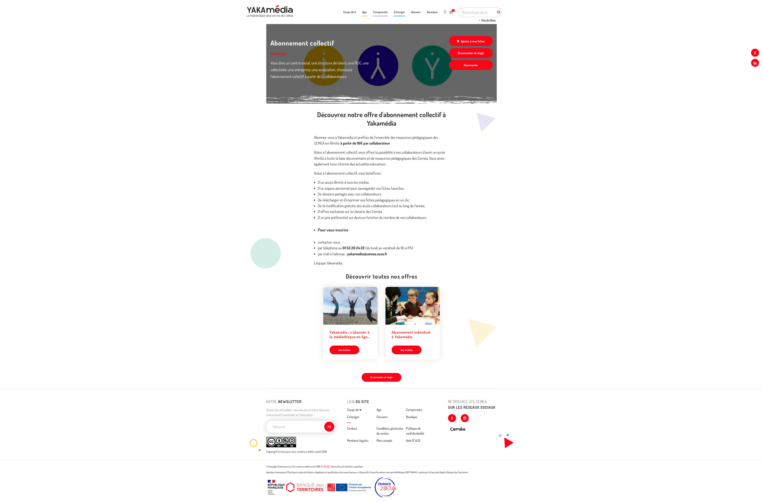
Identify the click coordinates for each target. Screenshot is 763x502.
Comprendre (380, 12)
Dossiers (416, 12)
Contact (352, 428)
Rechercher (498, 12)
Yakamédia (278, 53)
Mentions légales (358, 440)
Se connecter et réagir (471, 53)
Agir (364, 12)
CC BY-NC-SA (327, 466)
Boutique (432, 12)
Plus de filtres (488, 20)
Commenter (471, 65)
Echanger (399, 12)
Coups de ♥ (349, 12)
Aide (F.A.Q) (413, 440)
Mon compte (384, 440)
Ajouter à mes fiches (473, 41)
